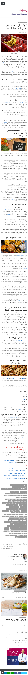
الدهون (22, 175)
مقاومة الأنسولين (23, 313)
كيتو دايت (13, 531)
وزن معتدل (18, 88)
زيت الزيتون (18, 301)
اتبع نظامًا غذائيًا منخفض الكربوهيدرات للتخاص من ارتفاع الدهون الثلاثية (15, 489)
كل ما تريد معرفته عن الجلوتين (19, 593)
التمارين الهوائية (6, 210)
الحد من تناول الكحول (14, 505)
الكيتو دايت (24, 512)
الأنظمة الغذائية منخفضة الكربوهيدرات (19, 501)
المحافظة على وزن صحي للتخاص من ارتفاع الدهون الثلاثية (16, 514)
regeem (25, 485)
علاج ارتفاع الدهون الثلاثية (22, 531)
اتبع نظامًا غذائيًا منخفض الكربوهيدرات (20, 487)
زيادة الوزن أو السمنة (19, 529)
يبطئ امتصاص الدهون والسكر (21, 537)
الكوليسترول (24, 268)
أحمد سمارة (20, 485)
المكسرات (23, 378)
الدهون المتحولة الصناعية (14, 507)
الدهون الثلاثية (11, 106)
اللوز (20, 409)
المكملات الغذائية (23, 520)
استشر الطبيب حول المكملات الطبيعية (20, 495)
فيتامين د (23, 437)
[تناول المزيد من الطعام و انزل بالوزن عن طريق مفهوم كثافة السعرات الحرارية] (14, 600)
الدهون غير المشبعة (23, 509)
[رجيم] (19, 11)
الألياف (12, 199)
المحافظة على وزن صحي (16, 512)
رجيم (26, 529)
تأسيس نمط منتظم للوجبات (13, 520)
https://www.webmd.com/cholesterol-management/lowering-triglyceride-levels (16, 469)
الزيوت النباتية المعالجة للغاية (12, 509)
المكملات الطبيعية (13, 417)
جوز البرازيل (24, 528)
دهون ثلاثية (6, 528)
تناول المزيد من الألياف (22, 526)
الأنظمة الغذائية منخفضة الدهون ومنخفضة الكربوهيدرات (16, 499)
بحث (3, 3)
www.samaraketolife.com (9, 460)
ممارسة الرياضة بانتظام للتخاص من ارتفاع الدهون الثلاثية (16, 535)
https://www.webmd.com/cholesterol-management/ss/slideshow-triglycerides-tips (16, 472)
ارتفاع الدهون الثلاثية (23, 493)
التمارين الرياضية (24, 503)
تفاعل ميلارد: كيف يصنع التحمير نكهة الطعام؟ (18, 645)
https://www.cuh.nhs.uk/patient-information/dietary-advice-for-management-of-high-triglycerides (14, 476)
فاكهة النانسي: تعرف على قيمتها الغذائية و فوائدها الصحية (16, 635)
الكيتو (3, 511)
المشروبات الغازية (8, 103)
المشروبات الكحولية (18, 340)
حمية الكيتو (12, 528)
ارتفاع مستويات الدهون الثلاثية (11, 493)
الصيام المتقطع (17, 511)
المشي (8, 214)
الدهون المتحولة (20, 255)
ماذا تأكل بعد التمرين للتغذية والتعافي (20, 643)
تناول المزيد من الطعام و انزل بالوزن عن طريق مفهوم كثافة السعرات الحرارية (16, 620)
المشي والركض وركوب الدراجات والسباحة (10, 516)
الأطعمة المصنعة (8, 495)
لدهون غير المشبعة (7, 531)
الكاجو (24, 400)
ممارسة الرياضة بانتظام (14, 533)
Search (25, 1)
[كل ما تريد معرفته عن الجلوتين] (14, 573)
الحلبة (24, 434)
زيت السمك (23, 429)
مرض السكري (14, 71)
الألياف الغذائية (20, 497)
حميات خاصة (25, 22)
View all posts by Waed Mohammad (19, 565)
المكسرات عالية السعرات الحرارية (16, 518)
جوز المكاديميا (18, 528)
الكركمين (7, 511)
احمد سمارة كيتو (23, 492)
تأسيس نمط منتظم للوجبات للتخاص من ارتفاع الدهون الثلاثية (15, 522)
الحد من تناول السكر (23, 505)
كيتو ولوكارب (21, 22)
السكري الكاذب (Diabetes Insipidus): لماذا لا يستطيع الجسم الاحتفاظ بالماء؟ (14, 637)
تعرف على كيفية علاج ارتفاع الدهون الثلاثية (19, 524)
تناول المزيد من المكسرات (12, 526)
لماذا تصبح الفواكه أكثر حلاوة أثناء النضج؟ (19, 640)
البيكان (10, 501)
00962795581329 (12, 462)
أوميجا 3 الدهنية (6, 378)
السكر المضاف (22, 103)
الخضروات (6, 188)
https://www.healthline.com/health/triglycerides (15, 478)
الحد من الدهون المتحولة (7, 503)
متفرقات (15, 591)
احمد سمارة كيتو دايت (14, 492)
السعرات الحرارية (16, 58)
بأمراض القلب (4, 63)
